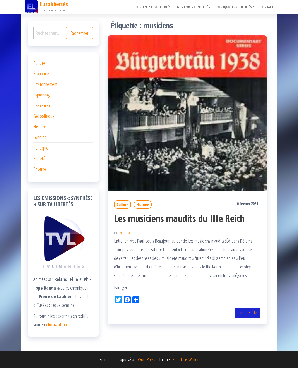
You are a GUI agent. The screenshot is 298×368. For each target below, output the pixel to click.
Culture (122, 204)
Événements (42, 105)
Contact (266, 7)
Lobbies (39, 137)
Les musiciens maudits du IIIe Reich (179, 218)
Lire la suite (247, 312)
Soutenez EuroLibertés (153, 7)
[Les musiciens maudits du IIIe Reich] (187, 112)
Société (39, 158)
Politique (40, 147)
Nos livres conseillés (193, 7)
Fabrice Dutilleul (129, 233)
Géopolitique (44, 116)
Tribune (39, 169)
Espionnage (42, 94)
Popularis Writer (185, 359)
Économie (41, 73)
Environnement (45, 84)
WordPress (146, 359)
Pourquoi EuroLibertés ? (235, 7)
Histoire (143, 204)
